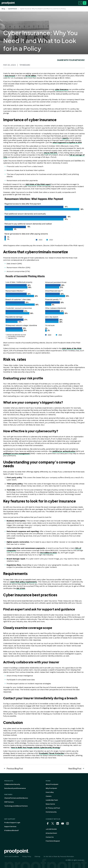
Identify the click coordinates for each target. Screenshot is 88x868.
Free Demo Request (53, 841)
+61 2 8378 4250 (51, 829)
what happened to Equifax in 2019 (67, 142)
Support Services (10, 826)
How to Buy (50, 792)
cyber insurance (61, 89)
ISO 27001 (20, 588)
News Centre (50, 804)
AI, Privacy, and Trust (53, 808)
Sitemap (37, 856)
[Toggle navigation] (84, 3)
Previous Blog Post (15, 768)
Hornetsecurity (51, 812)
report (38, 184)
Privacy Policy (26, 856)
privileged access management (16, 453)
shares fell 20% (50, 153)
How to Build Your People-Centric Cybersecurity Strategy (35, 747)
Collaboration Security (12, 784)
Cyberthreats (12, 9)
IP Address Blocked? (11, 830)
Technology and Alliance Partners (16, 806)
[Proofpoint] (8, 3)
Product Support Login (12, 822)
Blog (3, 9)
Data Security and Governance (15, 788)
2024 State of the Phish (71, 348)
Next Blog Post (74, 768)
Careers (48, 796)
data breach (10, 76)
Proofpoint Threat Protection (51, 753)
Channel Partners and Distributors (16, 798)
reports (65, 138)
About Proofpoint (52, 784)
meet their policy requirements (23, 582)
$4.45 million (31, 76)
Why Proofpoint (51, 788)
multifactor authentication (63, 451)
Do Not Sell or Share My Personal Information (59, 856)
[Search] (80, 3)
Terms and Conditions (11, 856)
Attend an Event (51, 833)
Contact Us (50, 837)
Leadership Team (52, 800)
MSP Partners (9, 802)
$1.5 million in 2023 (48, 553)
